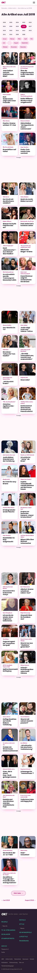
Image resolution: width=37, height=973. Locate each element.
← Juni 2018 (5, 900)
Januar (4, 39)
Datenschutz (17, 959)
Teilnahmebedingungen (7, 966)
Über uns (21, 962)
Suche (3, 952)
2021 (4, 26)
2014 (17, 30)
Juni (4, 43)
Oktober (5, 47)
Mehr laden (18, 893)
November (14, 47)
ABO (2, 959)
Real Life (5, 926)
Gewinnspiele (25, 932)
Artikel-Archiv (12, 8)
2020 (10, 26)
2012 (30, 30)
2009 (17, 34)
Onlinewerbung (13, 962)
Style (21, 924)
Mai (32, 39)
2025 (10, 22)
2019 (17, 26)
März (19, 39)
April (25, 39)
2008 (23, 34)
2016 (4, 30)
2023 (23, 22)
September (25, 43)
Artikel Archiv (9, 959)
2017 (30, 26)
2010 (10, 34)
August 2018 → (30, 900)
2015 (10, 30)
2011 (4, 34)
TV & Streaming (8, 930)
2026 (4, 22)
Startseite (4, 8)
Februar (12, 39)
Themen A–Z (4, 949)
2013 (23, 30)
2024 (17, 22)
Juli (9, 43)
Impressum (25, 959)
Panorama (24, 941)
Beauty (22, 928)
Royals (22, 920)
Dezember (23, 47)
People (4, 922)
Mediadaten (4, 962)
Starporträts (7, 939)
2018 (23, 26)
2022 (30, 22)
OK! (3, 2)
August (16, 43)
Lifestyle (23, 937)
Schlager (5, 934)
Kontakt (32, 959)
